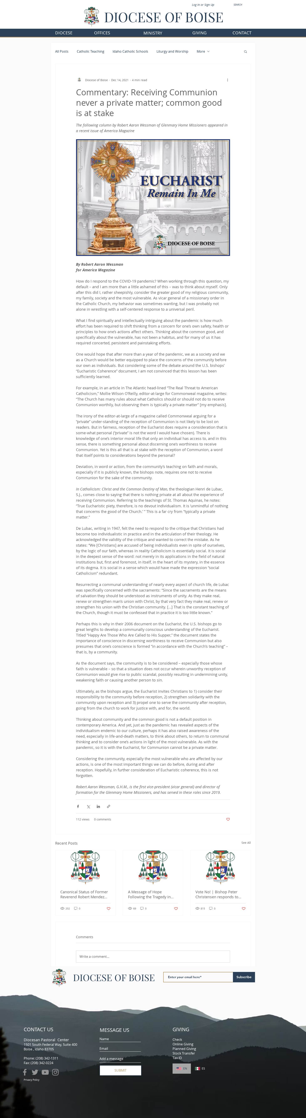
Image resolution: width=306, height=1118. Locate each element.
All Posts (61, 51)
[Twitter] (35, 1072)
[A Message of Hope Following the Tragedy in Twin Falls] (153, 867)
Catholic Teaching (90, 51)
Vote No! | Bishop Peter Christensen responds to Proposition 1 (216, 894)
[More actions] (227, 79)
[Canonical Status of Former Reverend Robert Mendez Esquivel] (85, 867)
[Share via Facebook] (78, 806)
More (201, 51)
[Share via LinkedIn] (98, 806)
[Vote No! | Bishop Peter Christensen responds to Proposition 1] (220, 867)
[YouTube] (45, 1072)
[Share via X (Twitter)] (88, 806)
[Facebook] (24, 1072)
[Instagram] (55, 1072)
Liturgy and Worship (172, 51)
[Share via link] (109, 806)
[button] (102, 33)
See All (246, 843)
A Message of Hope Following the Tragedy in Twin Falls (149, 894)
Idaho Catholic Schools (130, 51)
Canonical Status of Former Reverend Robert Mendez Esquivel (84, 894)
